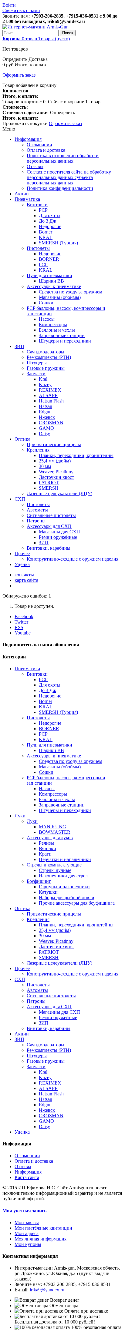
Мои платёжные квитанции (43, 1228)
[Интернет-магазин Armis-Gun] (35, 26)
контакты (24, 574)
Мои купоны (28, 1244)
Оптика (22, 439)
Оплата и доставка (46, 150)
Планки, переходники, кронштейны (76, 455)
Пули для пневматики (49, 275)
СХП (20, 499)
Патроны (36, 520)
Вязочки (47, 848)
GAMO (46, 428)
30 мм (45, 466)
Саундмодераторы (45, 351)
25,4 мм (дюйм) (55, 460)
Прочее (22, 553)
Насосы (47, 319)
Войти (9, 5)
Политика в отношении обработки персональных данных (63, 158)
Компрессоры (53, 324)
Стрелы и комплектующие (54, 864)
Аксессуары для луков (50, 837)
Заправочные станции (62, 335)
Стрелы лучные (55, 870)
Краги (45, 853)
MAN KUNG (52, 826)
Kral (43, 379)
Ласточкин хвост (56, 477)
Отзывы (35, 166)
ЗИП (19, 346)
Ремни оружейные (58, 537)
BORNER (49, 259)
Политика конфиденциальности (60, 188)
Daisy (44, 433)
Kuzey (45, 384)
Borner (45, 231)
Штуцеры (37, 362)
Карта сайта (27, 1177)
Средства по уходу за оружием (70, 291)
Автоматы (37, 509)
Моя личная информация (40, 1238)
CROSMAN (51, 422)
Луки (20, 815)
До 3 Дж (47, 221)
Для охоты (49, 215)
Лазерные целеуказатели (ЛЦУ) (59, 493)
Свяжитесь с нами (21, 10)
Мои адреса (27, 1233)
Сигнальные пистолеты (51, 515)
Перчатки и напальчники (65, 859)
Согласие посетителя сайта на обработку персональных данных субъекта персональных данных (69, 177)
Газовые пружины (46, 368)
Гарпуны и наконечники (64, 886)
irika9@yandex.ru (47, 1289)
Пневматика (27, 199)
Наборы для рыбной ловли (66, 897)
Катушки (48, 892)
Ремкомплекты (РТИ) (49, 357)
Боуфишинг (39, 881)
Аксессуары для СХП (49, 526)
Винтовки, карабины (48, 548)
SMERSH (49, 488)
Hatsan (45, 406)
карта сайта (26, 580)
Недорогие (50, 226)
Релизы (46, 843)
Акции (22, 193)
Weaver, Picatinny (56, 471)
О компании (39, 144)
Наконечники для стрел (63, 875)
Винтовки (37, 204)
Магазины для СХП (59, 531)
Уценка (22, 564)
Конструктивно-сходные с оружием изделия (72, 558)
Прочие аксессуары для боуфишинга (77, 903)
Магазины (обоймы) (60, 297)
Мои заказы (27, 1222)
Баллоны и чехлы (57, 330)
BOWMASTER (54, 832)
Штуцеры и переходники (65, 340)
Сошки (46, 302)
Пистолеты (38, 248)
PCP (43, 210)
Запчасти (36, 373)
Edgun (45, 411)
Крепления (38, 449)
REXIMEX (50, 390)
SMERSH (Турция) (58, 242)
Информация (28, 139)
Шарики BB (51, 280)
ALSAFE (48, 395)
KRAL (45, 237)
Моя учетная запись (24, 1210)
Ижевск (47, 417)
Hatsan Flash (51, 400)
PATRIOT (49, 482)
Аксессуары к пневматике (54, 286)
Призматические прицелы (54, 444)
